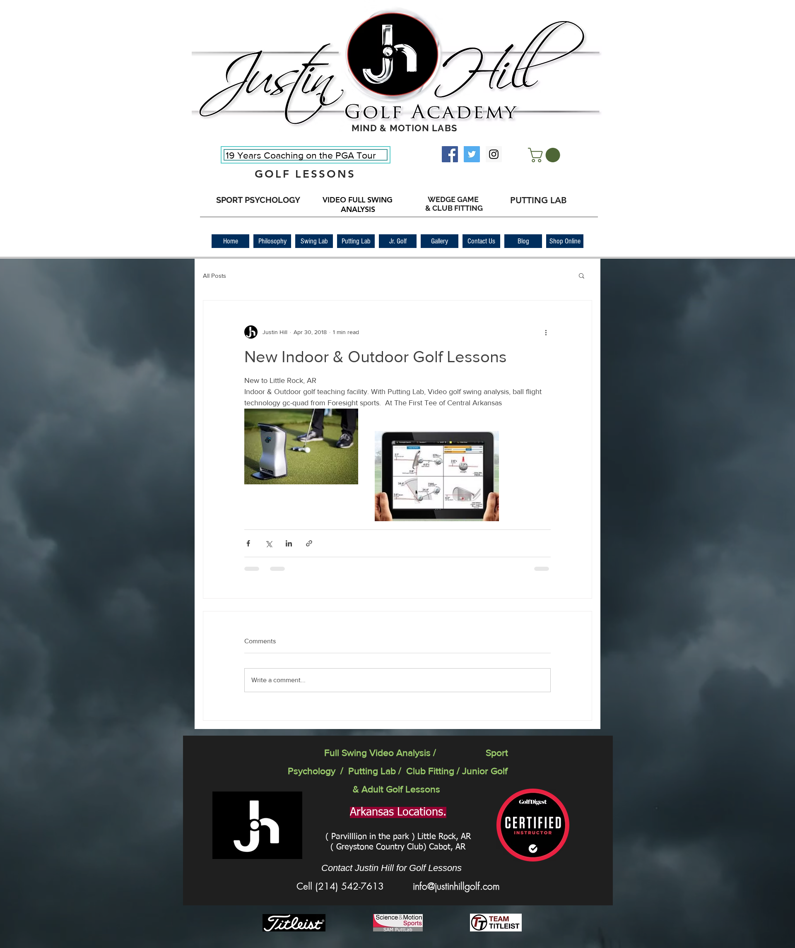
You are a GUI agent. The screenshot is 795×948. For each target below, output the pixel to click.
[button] (546, 155)
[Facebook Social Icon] (450, 154)
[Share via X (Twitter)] (268, 543)
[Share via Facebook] (248, 543)
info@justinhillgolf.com (456, 886)
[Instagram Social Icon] (494, 154)
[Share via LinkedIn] (289, 543)
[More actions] (546, 332)
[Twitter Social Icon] (472, 154)
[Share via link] (309, 543)
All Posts (214, 275)
